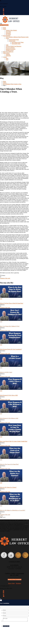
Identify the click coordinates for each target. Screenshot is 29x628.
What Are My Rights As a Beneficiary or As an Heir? (12, 510)
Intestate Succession (10, 49)
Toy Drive (8, 34)
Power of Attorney (10, 47)
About (4, 29)
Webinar (8, 54)
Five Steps (8, 31)
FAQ (7, 59)
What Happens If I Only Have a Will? (9, 395)
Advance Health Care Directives (13, 46)
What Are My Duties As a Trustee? (8, 487)
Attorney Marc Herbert (11, 30)
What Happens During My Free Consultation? (11, 349)
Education (8, 55)
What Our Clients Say (8, 51)
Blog (7, 58)
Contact (5, 57)
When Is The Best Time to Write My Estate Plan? (11, 303)
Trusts (7, 38)
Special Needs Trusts (14, 39)
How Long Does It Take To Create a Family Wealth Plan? (13, 441)
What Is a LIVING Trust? (6, 372)
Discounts (8, 33)
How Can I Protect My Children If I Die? (9, 326)
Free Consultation (4, 25)
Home (4, 27)
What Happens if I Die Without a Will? (9, 418)
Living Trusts (12, 41)
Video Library (6, 53)
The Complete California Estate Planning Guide (17, 37)
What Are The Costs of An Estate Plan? (9, 464)
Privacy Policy (11, 583)
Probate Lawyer (9, 50)
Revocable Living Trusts (17, 42)
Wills (7, 45)
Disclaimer (18, 583)
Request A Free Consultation (14, 579)
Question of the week (5, 278)
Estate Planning (6, 35)
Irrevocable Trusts (16, 43)
